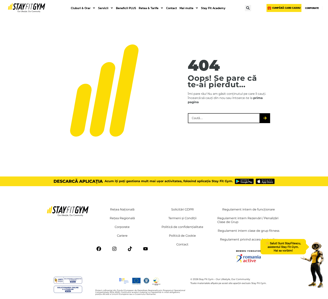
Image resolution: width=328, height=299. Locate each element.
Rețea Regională (122, 218)
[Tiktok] (130, 248)
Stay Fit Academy (213, 8)
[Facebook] (99, 248)
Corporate (122, 227)
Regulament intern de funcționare (248, 209)
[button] (248, 8)
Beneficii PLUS (126, 8)
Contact (171, 8)
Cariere (122, 235)
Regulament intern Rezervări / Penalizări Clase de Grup (247, 220)
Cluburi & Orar (81, 8)
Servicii (103, 8)
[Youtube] (145, 248)
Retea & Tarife (148, 8)
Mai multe (186, 8)
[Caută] (265, 118)
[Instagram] (114, 248)
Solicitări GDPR (182, 209)
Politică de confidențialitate (182, 227)
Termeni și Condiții (182, 218)
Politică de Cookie (182, 235)
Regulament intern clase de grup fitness (248, 231)
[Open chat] (312, 265)
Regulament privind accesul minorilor (248, 239)
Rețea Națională (122, 209)
